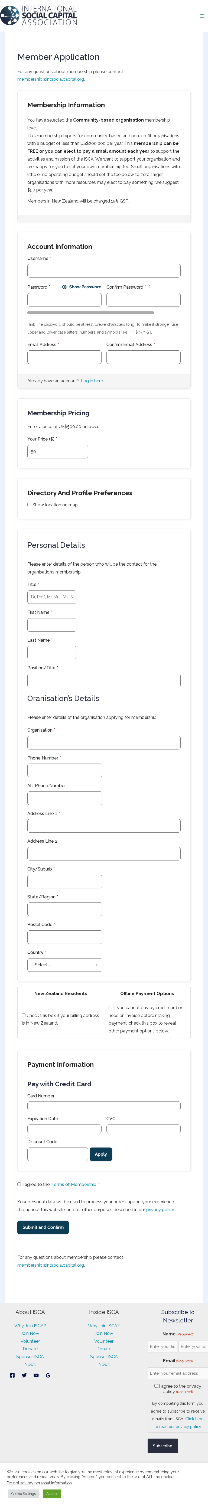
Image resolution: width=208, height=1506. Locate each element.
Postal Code (41, 924)
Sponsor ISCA (30, 1356)
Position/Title (42, 667)
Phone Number (44, 758)
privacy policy (160, 1209)
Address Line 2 (42, 841)
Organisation (41, 730)
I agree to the (61, 1184)
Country (36, 952)
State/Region (42, 896)
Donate (30, 1348)
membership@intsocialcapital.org (50, 79)
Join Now (30, 1333)
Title (33, 584)
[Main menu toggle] (202, 16)
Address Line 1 (43, 813)
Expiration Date (42, 1118)
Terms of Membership (73, 1184)
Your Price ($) (42, 439)
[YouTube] (36, 1375)
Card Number (40, 1095)
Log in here (92, 380)
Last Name (40, 640)
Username (39, 258)
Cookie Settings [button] (23, 1494)
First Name (39, 612)
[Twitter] (24, 1375)
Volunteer (30, 1341)
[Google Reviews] (48, 1375)
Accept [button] (52, 1494)
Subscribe (163, 1446)
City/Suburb (41, 869)
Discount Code (42, 1141)
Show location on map (55, 504)
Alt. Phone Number (46, 785)
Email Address (43, 344)
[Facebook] (12, 1375)
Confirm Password (128, 287)
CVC (110, 1118)
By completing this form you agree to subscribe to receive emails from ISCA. (178, 1415)
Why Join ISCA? (30, 1325)
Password (40, 287)
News (30, 1364)
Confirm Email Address (130, 344)
